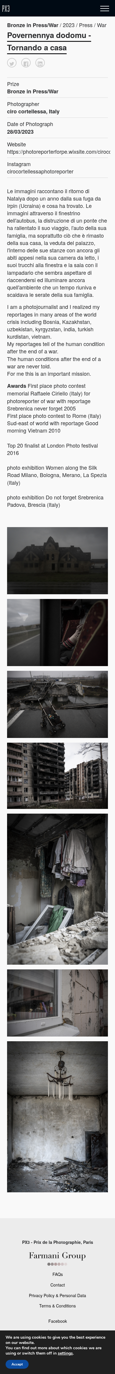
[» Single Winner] (40, 8)
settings (65, 1353)
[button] (12, 62)
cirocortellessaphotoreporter (40, 171)
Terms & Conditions (57, 1306)
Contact (57, 1285)
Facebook (57, 1321)
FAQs (57, 1274)
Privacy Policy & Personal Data (57, 1295)
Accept (17, 1364)
